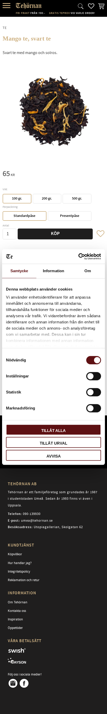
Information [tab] (53, 271)
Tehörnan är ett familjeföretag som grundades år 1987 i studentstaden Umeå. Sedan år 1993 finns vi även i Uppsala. (52, 498)
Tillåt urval (53, 443)
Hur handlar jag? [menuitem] (20, 563)
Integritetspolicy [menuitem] (19, 571)
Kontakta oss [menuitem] (17, 611)
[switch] (93, 376)
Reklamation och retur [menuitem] (23, 580)
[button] (7, 5)
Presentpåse (69, 216)
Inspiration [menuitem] (15, 619)
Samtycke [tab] (19, 271)
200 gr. (47, 198)
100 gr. (17, 198)
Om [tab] (87, 271)
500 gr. (77, 198)
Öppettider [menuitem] (15, 628)
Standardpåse (24, 216)
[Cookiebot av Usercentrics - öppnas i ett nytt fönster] (78, 256)
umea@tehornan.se (37, 521)
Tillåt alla (53, 430)
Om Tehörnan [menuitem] (17, 602)
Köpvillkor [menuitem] (15, 554)
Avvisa (53, 456)
